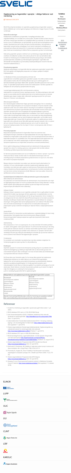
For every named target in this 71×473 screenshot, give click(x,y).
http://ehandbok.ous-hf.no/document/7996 (39, 316)
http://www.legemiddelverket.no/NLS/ (19, 331)
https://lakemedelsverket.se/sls (43, 323)
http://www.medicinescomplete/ (28, 363)
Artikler (62, 46)
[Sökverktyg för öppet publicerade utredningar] (16, 4)
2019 (62, 40)
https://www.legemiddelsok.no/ (17, 344)
